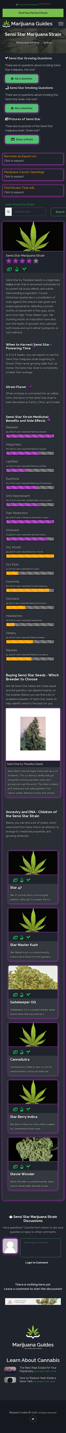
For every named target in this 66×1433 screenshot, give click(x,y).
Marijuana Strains (27, 42)
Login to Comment (36, 1262)
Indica (47, 42)
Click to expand (14, 160)
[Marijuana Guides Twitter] (33, 1419)
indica (9, 284)
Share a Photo (24, 139)
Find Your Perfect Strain (33, 13)
